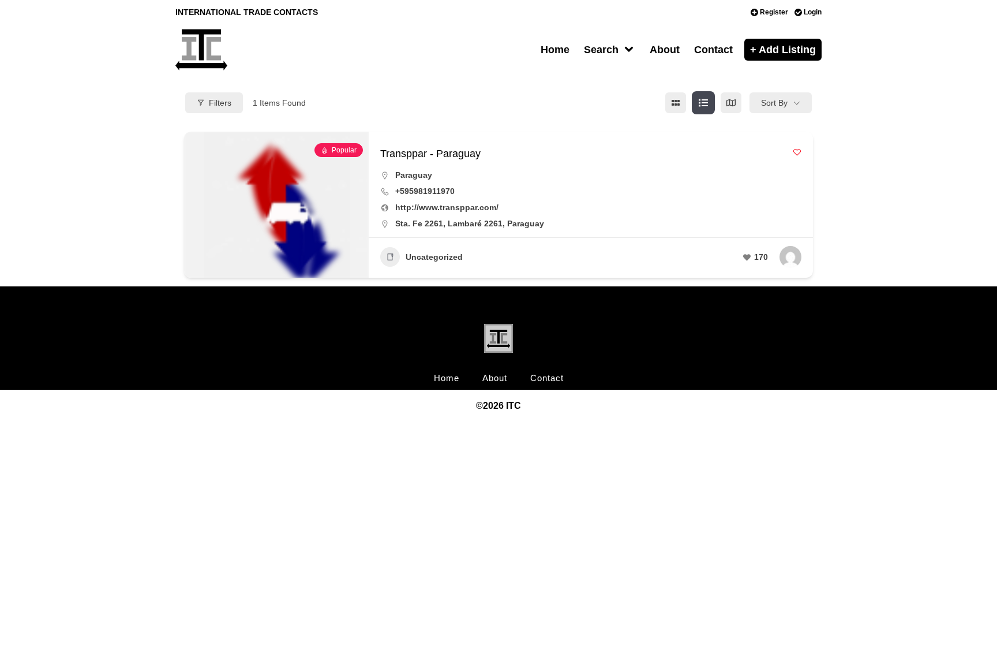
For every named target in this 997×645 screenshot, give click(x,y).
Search (601, 49)
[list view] (703, 102)
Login (813, 12)
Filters (220, 102)
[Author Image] (790, 257)
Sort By (774, 102)
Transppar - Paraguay (430, 153)
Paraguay (413, 175)
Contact (713, 49)
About (665, 49)
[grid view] (675, 102)
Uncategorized (434, 257)
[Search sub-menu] (631, 50)
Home (555, 49)
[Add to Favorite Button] (797, 152)
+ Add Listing (783, 49)
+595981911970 (425, 191)
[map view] (731, 102)
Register (774, 12)
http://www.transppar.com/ (446, 207)
